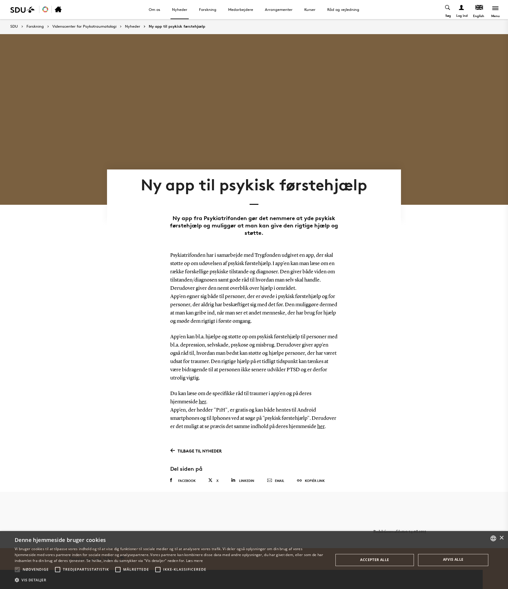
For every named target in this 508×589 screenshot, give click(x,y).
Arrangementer (279, 9)
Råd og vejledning (343, 9)
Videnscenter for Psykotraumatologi (84, 26)
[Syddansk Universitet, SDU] (22, 9)
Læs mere (194, 560)
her (202, 402)
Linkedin (246, 480)
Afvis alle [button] (453, 559)
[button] (17, 569)
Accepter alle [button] (374, 559)
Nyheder (179, 9)
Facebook (187, 480)
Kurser (309, 9)
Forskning (207, 9)
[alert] (254, 560)
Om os (154, 9)
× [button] (501, 538)
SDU (14, 26)
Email (279, 480)
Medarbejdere (240, 9)
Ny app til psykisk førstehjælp (177, 26)
